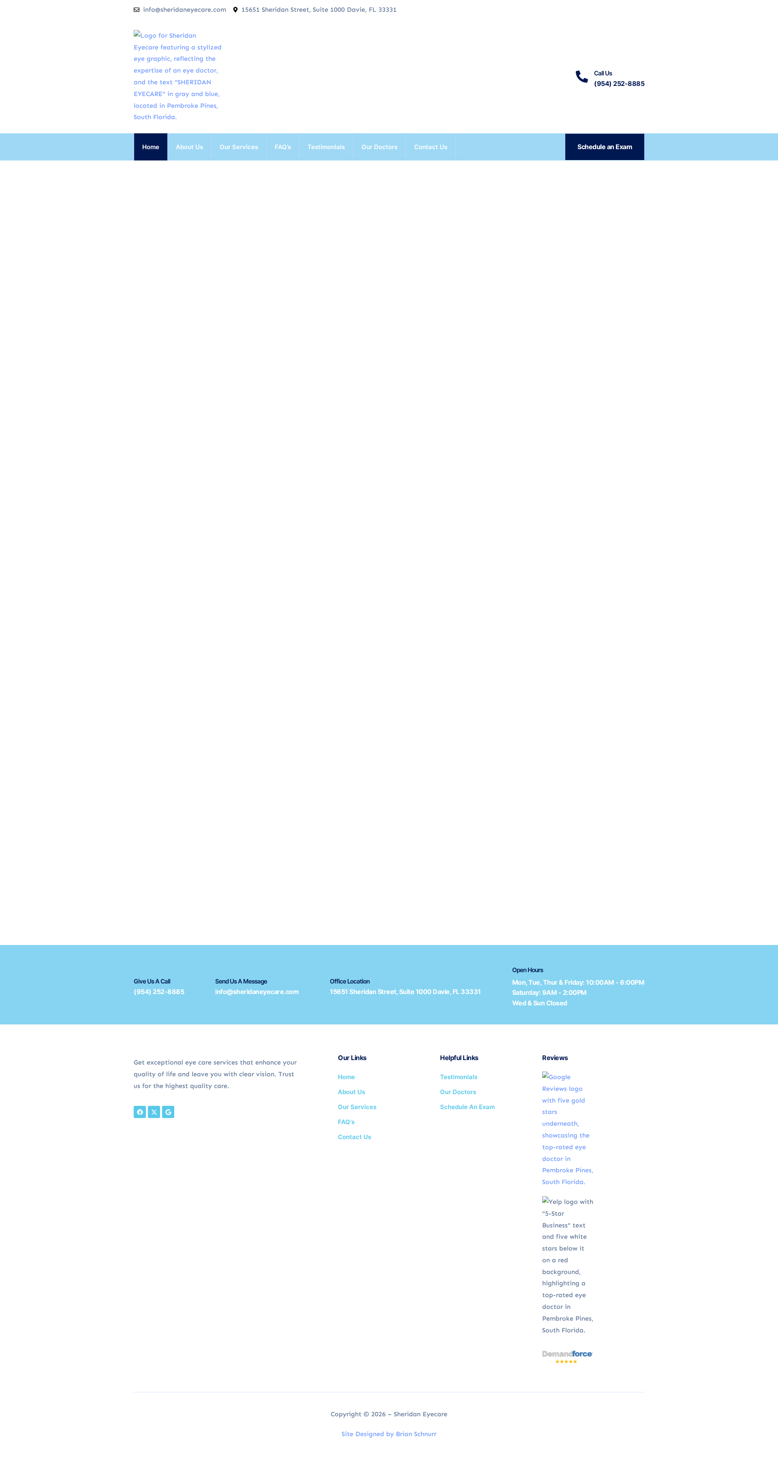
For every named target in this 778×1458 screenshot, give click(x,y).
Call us (603, 73)
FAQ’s (283, 147)
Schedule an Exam (604, 147)
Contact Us (430, 147)
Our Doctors (379, 147)
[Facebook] (140, 1112)
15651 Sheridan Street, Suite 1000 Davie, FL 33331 (405, 992)
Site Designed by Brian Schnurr (389, 1434)
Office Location (350, 981)
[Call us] (582, 77)
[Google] (168, 1112)
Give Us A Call (152, 981)
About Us (189, 147)
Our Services (239, 147)
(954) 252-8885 (159, 992)
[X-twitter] (154, 1112)
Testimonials (326, 147)
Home (150, 147)
